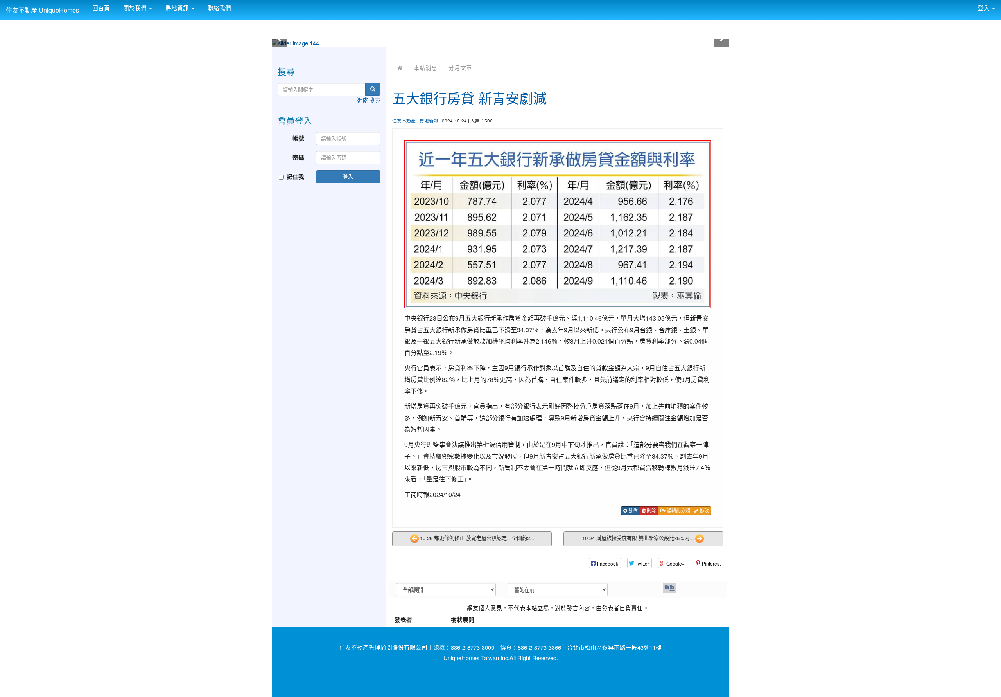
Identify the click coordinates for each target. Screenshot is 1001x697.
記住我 (295, 177)
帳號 (298, 138)
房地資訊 (177, 8)
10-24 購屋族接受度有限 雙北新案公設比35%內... (638, 538)
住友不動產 (404, 120)
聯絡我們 (218, 8)
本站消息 (425, 67)
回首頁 (100, 8)
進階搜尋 (368, 100)
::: (238, 4)
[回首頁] (399, 67)
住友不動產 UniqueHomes (42, 9)
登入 (348, 176)
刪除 (651, 510)
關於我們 (135, 8)
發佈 (632, 510)
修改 (703, 510)
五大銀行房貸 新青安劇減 (469, 98)
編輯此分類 (678, 510)
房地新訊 (429, 120)
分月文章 (460, 67)
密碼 (298, 157)
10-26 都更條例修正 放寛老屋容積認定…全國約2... (477, 538)
